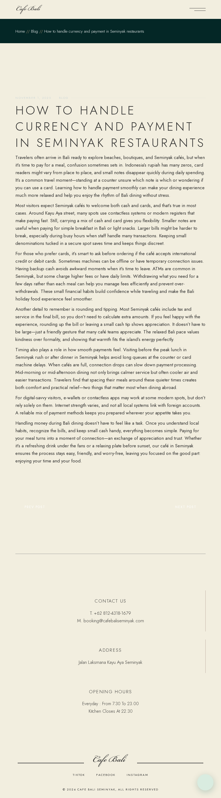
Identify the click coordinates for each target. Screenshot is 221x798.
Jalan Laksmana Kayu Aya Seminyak (110, 662)
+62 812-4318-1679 (112, 613)
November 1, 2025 (33, 98)
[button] (205, 782)
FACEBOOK (105, 775)
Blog (34, 31)
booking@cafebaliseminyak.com (114, 620)
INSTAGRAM (137, 775)
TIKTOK (79, 775)
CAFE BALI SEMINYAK (96, 789)
